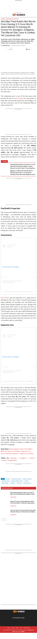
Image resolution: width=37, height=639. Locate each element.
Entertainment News (16, 479)
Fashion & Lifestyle (12, 19)
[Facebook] (2, 476)
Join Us (10, 49)
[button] (28, 49)
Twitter (32, 458)
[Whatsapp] (8, 476)
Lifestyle (26, 481)
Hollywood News (5, 481)
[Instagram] (16, 615)
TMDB (23, 631)
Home (3, 19)
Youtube (4, 460)
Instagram (23, 458)
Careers (17, 627)
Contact (13, 627)
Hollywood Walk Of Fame (17, 481)
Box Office (13, 497)
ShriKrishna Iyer (6, 45)
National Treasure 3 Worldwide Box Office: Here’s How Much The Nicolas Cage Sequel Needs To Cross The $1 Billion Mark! (22, 502)
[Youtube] (23, 615)
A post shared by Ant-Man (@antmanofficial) (18, 291)
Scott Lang (19, 483)
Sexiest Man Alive (20, 98)
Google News (12, 460)
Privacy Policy (27, 627)
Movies (29, 630)
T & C (21, 627)
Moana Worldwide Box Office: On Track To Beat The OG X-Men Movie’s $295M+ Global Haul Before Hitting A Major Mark (22, 493)
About (8, 627)
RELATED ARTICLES (7, 488)
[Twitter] (5, 476)
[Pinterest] (18, 615)
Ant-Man (8, 479)
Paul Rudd (4, 298)
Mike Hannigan (5, 483)
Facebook (13, 458)
